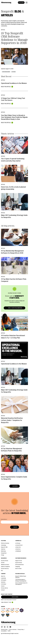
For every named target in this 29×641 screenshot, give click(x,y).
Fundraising (3, 545)
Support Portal (18, 560)
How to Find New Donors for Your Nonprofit (21, 583)
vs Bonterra (17, 549)
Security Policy (4, 629)
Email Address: (4, 519)
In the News (3, 584)
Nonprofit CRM (4, 547)
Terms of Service (12, 629)
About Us (3, 576)
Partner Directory (5, 568)
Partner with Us (4, 588)
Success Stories (4, 560)
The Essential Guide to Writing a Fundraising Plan (20, 580)
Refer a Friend (18, 568)
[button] (26, 2)
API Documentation (19, 564)
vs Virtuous (17, 543)
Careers (3, 586)
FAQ (2, 570)
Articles (2, 562)
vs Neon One (18, 547)
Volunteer (3, 549)
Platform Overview (5, 543)
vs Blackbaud (18, 551)
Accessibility (4, 631)
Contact (3, 590)
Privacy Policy (21, 629)
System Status (18, 562)
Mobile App (3, 551)
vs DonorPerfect (19, 545)
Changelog (17, 566)
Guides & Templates (5, 566)
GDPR (9, 631)
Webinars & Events (5, 564)
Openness (3, 582)
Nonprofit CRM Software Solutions (20, 577)
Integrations (3, 553)
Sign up (15, 527)
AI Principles (3, 580)
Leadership (3, 578)
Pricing (2, 555)
